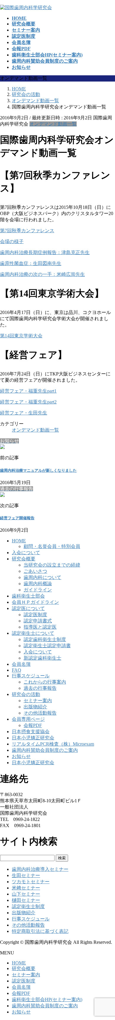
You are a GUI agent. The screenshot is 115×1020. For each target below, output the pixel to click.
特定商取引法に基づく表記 (40, 931)
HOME (19, 540)
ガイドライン (38, 589)
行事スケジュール (31, 675)
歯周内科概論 (38, 583)
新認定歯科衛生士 (42, 658)
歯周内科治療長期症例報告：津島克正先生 (45, 252)
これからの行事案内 (45, 681)
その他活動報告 (40, 712)
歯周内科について (42, 577)
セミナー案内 (38, 700)
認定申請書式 (38, 620)
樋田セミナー (26, 900)
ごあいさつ (35, 571)
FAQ (16, 670)
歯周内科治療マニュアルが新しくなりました (38, 470)
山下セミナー (26, 894)
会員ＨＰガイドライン (35, 602)
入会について (26, 552)
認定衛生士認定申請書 (47, 645)
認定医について (28, 608)
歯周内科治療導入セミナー (40, 869)
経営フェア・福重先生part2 (28, 401)
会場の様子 (12, 241)
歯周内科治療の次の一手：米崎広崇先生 (42, 274)
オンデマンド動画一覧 (53, 123)
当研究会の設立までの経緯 (52, 564)
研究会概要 (23, 558)
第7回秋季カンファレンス (27, 230)
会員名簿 (21, 664)
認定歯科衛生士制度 (45, 639)
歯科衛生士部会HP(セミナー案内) (47, 999)
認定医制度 (35, 614)
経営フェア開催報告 (17, 518)
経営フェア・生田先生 (23, 412)
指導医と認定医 (40, 626)
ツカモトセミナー (31, 881)
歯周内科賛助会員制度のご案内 (45, 750)
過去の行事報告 (40, 688)
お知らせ (21, 756)
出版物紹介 (35, 706)
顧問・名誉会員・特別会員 (52, 546)
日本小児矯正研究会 (33, 737)
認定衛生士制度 (28, 906)
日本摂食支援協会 (31, 731)
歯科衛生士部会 (28, 595)
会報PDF (33, 725)
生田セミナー (26, 875)
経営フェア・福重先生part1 (28, 390)
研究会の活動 (26, 694)
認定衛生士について (33, 633)
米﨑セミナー (26, 887)
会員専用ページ (28, 719)
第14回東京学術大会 (21, 335)
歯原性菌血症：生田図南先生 (30, 263)
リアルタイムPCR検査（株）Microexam (53, 743)
